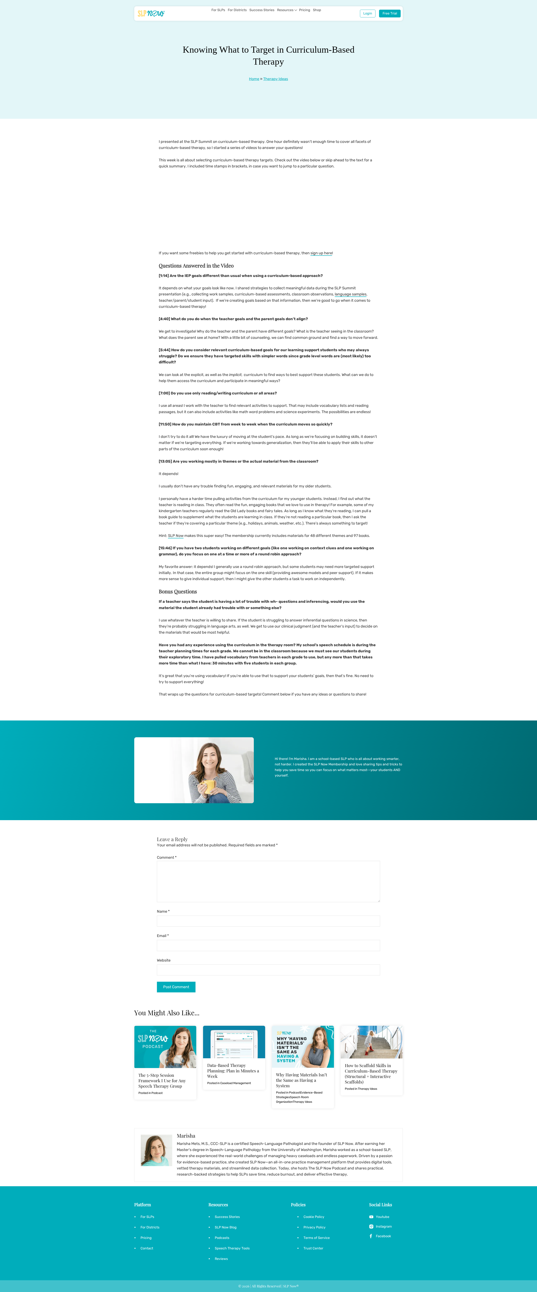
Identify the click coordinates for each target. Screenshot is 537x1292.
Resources (285, 10)
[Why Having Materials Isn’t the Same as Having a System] (303, 1028)
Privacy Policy (315, 1227)
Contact (147, 1248)
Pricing (304, 10)
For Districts (237, 10)
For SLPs (218, 10)
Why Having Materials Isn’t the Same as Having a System (301, 1080)
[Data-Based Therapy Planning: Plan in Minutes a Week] (234, 1028)
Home (254, 79)
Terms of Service (317, 1238)
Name (163, 911)
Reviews (221, 1259)
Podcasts (222, 1238)
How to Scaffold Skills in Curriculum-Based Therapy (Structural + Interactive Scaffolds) (371, 1073)
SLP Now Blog (226, 1227)
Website (164, 960)
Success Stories (261, 10)
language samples (350, 294)
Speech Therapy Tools (232, 1248)
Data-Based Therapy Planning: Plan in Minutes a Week (233, 1070)
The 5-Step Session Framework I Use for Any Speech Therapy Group (162, 1080)
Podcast (157, 1093)
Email (163, 935)
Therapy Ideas (275, 79)
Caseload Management (235, 1083)
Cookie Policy (314, 1217)
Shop (317, 10)
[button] (295, 10)
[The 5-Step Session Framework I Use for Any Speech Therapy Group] (165, 1028)
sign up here (321, 253)
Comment (167, 857)
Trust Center (313, 1248)
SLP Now (176, 535)
